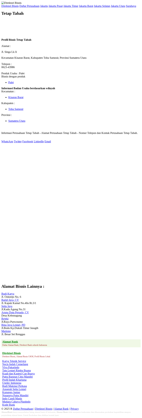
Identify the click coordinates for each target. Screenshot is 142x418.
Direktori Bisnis (10, 6)
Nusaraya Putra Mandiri (15, 395)
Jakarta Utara (118, 6)
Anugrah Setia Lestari (14, 389)
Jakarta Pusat (55, 6)
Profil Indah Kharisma (14, 379)
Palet (11, 82)
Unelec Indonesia (11, 382)
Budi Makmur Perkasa (14, 386)
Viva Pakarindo (10, 367)
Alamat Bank (61, 408)
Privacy (74, 408)
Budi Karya (7, 293)
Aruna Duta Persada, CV (15, 312)
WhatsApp (7, 141)
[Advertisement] (64, 27)
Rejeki (4, 318)
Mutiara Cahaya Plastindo (16, 401)
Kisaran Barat (15, 97)
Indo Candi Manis (12, 398)
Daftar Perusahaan (29, 6)
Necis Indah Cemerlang (15, 364)
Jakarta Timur (70, 6)
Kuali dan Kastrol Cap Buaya (18, 373)
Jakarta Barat (86, 6)
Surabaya (131, 6)
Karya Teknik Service (14, 361)
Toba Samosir (15, 109)
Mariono (6, 331)
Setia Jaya (6, 306)
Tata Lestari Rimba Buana (16, 370)
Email (48, 141)
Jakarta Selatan (102, 6)
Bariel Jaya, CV (10, 299)
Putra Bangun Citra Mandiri (17, 376)
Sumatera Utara (16, 120)
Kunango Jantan (11, 392)
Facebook (27, 141)
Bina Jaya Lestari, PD (13, 324)
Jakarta (44, 6)
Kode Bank (8, 404)
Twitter (18, 141)
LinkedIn (39, 141)
